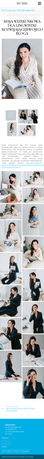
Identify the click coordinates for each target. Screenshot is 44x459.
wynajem (25, 451)
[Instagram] (9, 443)
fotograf (7, 451)
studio (16, 451)
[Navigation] (39, 3)
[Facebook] (4, 443)
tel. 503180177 (10, 429)
